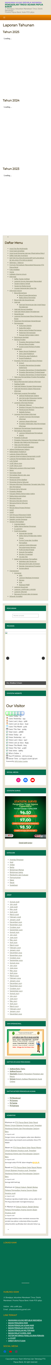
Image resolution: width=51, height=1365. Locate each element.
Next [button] (43, 658)
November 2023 (16, 986)
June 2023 (13, 999)
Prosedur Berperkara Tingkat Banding (32, 370)
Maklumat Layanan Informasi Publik (22, 468)
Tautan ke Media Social (22, 286)
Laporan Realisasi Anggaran (29, 578)
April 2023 (13, 1004)
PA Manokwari (15, 1098)
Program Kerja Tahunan (17, 489)
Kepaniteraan (19, 314)
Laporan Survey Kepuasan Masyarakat (28, 281)
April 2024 (13, 973)
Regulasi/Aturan (15, 498)
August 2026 (14, 902)
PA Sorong (14, 1101)
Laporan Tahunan (20, 592)
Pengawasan (18, 323)
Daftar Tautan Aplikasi (22, 279)
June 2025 (14, 937)
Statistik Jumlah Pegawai (18, 519)
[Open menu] (4, 17)
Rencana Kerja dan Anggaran (29, 564)
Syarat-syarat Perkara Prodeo (29, 347)
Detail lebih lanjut (25, 843)
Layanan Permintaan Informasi (25, 414)
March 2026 (14, 914)
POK (20, 582)
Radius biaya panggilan (17, 496)
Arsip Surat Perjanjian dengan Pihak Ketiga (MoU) (26, 253)
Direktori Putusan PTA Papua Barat (31, 407)
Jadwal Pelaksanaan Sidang (29, 395)
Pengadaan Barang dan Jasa (19, 475)
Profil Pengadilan (20, 531)
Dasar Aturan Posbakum (27, 351)
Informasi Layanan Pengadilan (25, 393)
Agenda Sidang (19, 524)
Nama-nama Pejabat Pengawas (30, 330)
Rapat (12, 883)
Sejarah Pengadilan (26, 552)
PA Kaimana (14, 1106)
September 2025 (16, 930)
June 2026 (14, 907)
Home (11, 272)
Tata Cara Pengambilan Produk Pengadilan (29, 377)
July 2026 (13, 904)
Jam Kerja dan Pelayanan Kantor (30, 398)
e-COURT (12, 1338)
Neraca (21, 580)
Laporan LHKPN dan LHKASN (25, 589)
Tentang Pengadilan (16, 522)
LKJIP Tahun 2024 (15, 463)
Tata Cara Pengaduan (22, 445)
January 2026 (15, 920)
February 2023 (15, 1009)
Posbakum (18, 349)
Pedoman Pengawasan (27, 333)
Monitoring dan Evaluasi (19, 875)
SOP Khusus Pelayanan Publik (20, 515)
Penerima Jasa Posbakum (28, 356)
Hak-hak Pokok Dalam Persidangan (26, 311)
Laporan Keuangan (21, 587)
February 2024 (15, 978)
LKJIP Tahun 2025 (15, 466)
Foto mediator (14, 269)
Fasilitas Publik (19, 384)
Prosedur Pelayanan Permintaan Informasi (29, 440)
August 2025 (14, 932)
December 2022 (16, 1014)
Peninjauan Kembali (21, 337)
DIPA (20, 575)
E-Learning (18, 529)
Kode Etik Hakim (25, 328)
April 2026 (13, 912)
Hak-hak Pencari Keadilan (23, 309)
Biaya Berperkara (20, 293)
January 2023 (15, 1011)
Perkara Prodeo (20, 339)
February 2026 (15, 917)
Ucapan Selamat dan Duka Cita (25, 288)
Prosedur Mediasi (15, 491)
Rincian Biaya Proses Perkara (19, 508)
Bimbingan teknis (16, 872)
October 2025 (15, 927)
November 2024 (16, 955)
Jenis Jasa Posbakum (26, 353)
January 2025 (15, 950)
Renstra (12, 505)
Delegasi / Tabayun (16, 262)
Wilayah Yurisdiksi (15, 596)
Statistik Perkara (24, 412)
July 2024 (13, 965)
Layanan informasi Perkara (23, 403)
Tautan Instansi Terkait (22, 283)
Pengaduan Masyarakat (22, 431)
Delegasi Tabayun (25, 405)
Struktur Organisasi (26, 554)
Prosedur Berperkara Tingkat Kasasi (32, 372)
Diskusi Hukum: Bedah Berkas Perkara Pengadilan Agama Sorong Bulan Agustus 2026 (21, 1190)
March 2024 (14, 976)
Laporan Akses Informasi (28, 421)
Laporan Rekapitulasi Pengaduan (31, 433)
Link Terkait (13, 461)
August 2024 (14, 963)
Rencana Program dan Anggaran (26, 594)
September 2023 (16, 991)
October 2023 (15, 988)
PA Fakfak (13, 1103)
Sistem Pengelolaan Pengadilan (25, 559)
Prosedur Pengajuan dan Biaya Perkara (28, 361)
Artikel (12, 865)
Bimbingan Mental (17, 870)
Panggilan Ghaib (15, 473)
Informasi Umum (15, 379)
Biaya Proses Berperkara (28, 295)
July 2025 (13, 935)
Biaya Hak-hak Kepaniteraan (24, 300)
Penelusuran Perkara (26, 410)
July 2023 (13, 996)
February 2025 (15, 948)
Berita (12, 867)
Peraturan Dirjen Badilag (18, 480)
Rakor (12, 880)
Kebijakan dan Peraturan (28, 561)
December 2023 (16, 983)
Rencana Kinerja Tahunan (18, 503)
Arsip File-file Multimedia (18, 248)
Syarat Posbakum (25, 358)
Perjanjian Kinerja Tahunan (19, 482)
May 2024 (13, 971)
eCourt (21, 363)
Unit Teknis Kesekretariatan (24, 447)
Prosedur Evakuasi (21, 438)
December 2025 (16, 922)
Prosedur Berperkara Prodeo (29, 342)
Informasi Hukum (15, 291)
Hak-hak (17, 302)
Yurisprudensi (24, 568)
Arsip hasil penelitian (16, 251)
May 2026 (13, 909)
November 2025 (16, 925)
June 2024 (14, 968)
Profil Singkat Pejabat (26, 550)
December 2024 (16, 953)
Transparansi (14, 571)
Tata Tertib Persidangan (27, 400)
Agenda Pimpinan (16, 860)
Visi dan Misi (23, 557)
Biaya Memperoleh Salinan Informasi (27, 381)
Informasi (12, 277)
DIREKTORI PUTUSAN (16, 1341)
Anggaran (17, 573)
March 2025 (14, 945)
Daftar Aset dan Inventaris (18, 255)
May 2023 (13, 1001)
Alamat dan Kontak (25, 533)
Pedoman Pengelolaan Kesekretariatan (28, 428)
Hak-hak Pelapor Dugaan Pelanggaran (28, 386)
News (11, 470)
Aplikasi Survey (16, 1071)
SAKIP (11, 510)
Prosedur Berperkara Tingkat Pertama (32, 375)
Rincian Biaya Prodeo (26, 344)
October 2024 (15, 958)
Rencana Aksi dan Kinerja (18, 501)
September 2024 (16, 960)
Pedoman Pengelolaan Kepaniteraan (27, 321)
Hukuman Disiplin (25, 325)
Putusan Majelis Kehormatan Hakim (22, 494)
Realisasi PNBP (24, 585)
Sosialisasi (14, 885)
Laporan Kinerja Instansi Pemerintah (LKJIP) (24, 456)
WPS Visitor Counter (21, 761)
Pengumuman (14, 477)
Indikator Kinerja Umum (17, 274)
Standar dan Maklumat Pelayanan (26, 442)
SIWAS (21, 435)
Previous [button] (7, 658)
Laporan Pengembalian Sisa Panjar (22, 459)
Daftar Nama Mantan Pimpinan (25, 526)
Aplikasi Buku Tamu (17, 1069)
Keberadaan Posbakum (17, 452)
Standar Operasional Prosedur (20, 517)
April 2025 (13, 942)
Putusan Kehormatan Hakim (29, 335)
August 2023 (14, 993)
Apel (11, 862)
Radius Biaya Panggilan (27, 297)
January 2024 (15, 981)
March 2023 (14, 1006)
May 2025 (13, 940)
